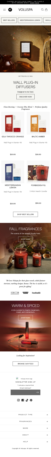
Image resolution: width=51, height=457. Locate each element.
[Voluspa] (25, 9)
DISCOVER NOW (25, 97)
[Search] (42, 9)
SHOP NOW (25, 239)
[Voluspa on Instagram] (18, 400)
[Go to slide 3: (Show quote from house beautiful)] (36, 293)
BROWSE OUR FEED (25, 364)
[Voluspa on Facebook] (23, 400)
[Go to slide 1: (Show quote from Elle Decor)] (15, 293)
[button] (47, 9)
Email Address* (25, 388)
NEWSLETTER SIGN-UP (25, 382)
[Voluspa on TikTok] (27, 400)
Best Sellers (9, 20)
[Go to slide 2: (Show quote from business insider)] (25, 293)
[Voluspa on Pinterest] (31, 400)
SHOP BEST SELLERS (25, 214)
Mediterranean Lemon (30, 20)
